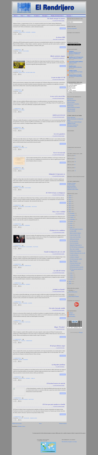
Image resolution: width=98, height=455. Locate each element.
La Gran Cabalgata (71, 184)
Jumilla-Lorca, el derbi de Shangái (74, 122)
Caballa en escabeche (73, 62)
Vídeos (28, 15)
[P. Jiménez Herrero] (78, 90)
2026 (70, 195)
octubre (72, 217)
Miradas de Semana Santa (57, 15)
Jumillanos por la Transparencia (76, 57)
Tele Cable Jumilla (71, 109)
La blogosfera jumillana (58, 364)
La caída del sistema (59, 270)
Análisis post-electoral (59, 115)
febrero (71, 277)
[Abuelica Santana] (78, 88)
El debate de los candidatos (57, 230)
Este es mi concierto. (71, 186)
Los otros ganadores (59, 134)
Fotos (22, 15)
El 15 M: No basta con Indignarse (55, 193)
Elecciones (21, 128)
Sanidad (33, 32)
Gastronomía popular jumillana (76, 61)
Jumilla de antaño (73, 70)
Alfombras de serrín (71, 123)
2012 (70, 209)
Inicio (40, 423)
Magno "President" (59, 327)
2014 (70, 205)
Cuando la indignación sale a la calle (54, 252)
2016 (70, 201)
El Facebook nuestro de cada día (56, 383)
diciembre (72, 213)
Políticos (34, 206)
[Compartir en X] (17, 34)
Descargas (44, 15)
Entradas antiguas (63, 423)
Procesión (26, 418)
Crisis (20, 303)
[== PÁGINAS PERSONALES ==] (78, 84)
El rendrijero (70, 312)
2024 (70, 197)
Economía (28, 32)
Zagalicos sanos (72, 66)
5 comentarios (17, 205)
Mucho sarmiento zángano (57, 56)
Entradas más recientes (17, 423)
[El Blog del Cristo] (78, 86)
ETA (26, 147)
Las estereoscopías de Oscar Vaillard (75, 71)
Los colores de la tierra (72, 126)
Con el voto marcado (59, 153)
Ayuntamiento (22, 246)
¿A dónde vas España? (58, 289)
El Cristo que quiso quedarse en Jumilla (54, 404)
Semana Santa (33, 418)
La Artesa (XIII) (60, 37)
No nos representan (71, 117)
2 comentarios (17, 49)
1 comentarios (17, 108)
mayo (71, 227)
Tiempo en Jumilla (71, 111)
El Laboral (36, 15)
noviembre (72, 215)
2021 (70, 199)
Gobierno (27, 225)
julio (71, 223)
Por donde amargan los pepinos (56, 18)
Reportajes (69, 15)
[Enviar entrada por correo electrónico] (22, 30)
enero (71, 279)
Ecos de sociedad (23, 399)
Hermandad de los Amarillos (73, 104)
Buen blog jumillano (71, 100)
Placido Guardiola (71, 316)
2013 (70, 207)
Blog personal (70, 98)
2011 (70, 211)
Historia (21, 418)
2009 (70, 283)
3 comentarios (17, 264)
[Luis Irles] (78, 89)
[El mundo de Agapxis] (78, 85)
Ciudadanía (21, 187)
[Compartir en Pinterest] (21, 34)
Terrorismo (29, 340)
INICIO (15, 15)
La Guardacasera (71, 314)
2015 (70, 203)
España (20, 91)
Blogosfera (22, 284)
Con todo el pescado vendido (57, 308)
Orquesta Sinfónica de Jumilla (73, 107)
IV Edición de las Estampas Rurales (75, 76)
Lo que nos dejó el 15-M (58, 77)
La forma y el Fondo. (71, 183)
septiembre (72, 219)
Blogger (81, 332)
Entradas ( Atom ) (21, 426)
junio (71, 225)
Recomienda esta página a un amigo (69, 441)
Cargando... (69, 149)
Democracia (28, 265)
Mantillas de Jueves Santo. (72, 189)
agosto (71, 221)
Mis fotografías (70, 105)
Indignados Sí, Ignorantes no (57, 174)
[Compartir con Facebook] (19, 34)
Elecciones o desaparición (72, 125)
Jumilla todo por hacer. (72, 187)
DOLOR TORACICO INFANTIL (75, 67)
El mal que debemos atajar (57, 346)
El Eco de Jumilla (71, 102)
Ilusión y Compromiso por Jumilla (75, 58)
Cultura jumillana (30, 72)
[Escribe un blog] (15, 34)
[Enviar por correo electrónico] (13, 34)
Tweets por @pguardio (72, 28)
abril (71, 273)
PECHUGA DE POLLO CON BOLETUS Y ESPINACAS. (75, 53)
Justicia (23, 340)
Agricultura (22, 32)
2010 (70, 281)
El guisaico (71, 51)
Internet (28, 284)
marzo (71, 275)
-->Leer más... (62, 28)
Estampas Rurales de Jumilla (75, 75)
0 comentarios (17, 30)
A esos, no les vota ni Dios (57, 96)
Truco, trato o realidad (58, 212)
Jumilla (33, 378)
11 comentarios (17, 339)
